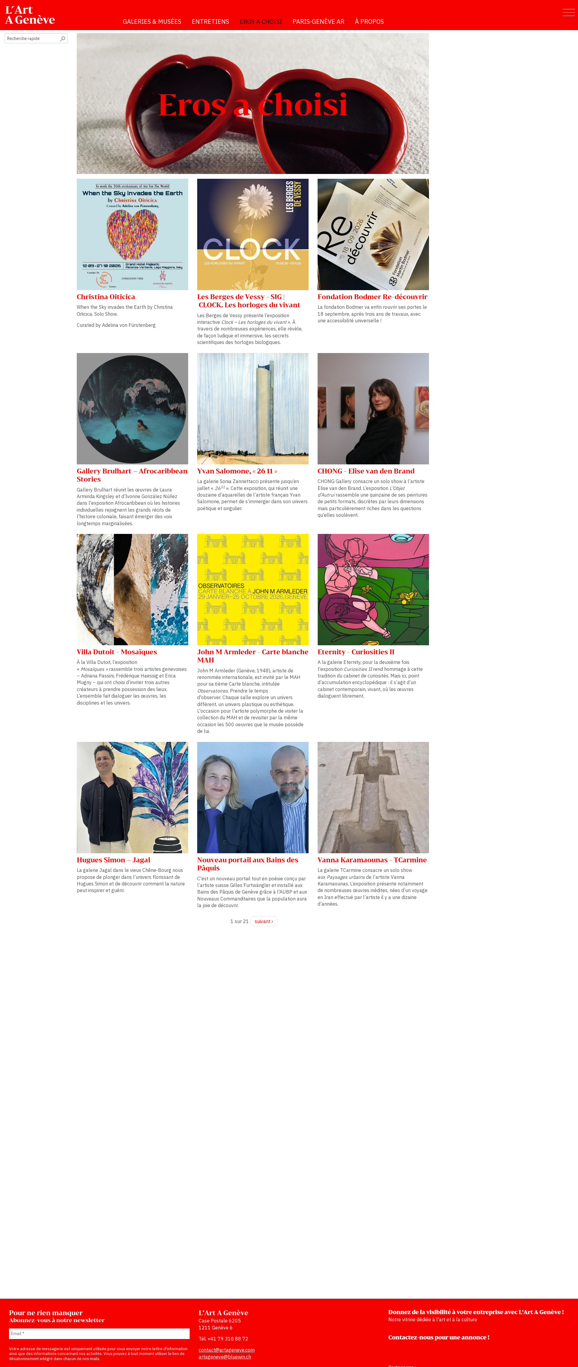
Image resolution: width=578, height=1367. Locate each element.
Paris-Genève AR (318, 21)
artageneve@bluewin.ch (225, 1357)
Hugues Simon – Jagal (113, 860)
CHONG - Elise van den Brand (366, 471)
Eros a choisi (261, 21)
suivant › (264, 921)
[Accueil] (32, 14)
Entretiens (210, 21)
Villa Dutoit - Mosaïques (117, 652)
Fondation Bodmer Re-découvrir (372, 297)
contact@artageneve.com (227, 1350)
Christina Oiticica (106, 297)
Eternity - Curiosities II (356, 652)
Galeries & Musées (152, 21)
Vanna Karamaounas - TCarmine (372, 860)
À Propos (369, 21)
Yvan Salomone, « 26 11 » (237, 471)
